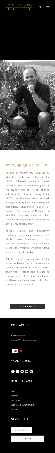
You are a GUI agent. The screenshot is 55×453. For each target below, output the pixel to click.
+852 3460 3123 (18, 335)
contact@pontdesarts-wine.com (24, 340)
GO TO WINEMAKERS (27, 306)
